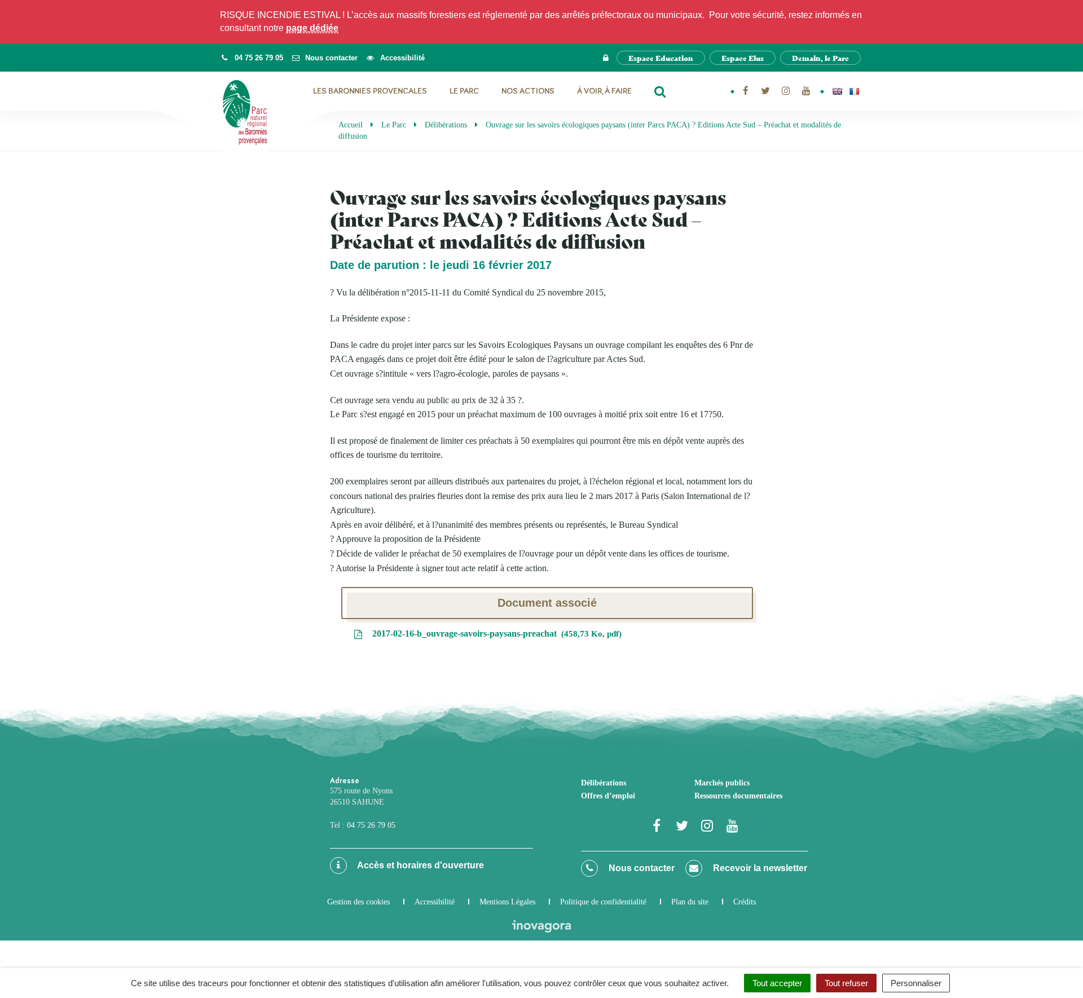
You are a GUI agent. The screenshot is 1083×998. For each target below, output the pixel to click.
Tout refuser (846, 983)
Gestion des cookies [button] (358, 902)
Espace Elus (742, 57)
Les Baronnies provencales (370, 91)
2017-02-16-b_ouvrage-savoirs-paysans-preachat (494, 633)
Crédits (744, 902)
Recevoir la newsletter (759, 868)
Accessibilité (435, 902)
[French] (854, 91)
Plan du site (689, 902)
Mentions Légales (507, 902)
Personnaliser (916, 983)
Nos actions (527, 91)
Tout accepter (777, 983)
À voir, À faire (604, 91)
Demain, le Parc (820, 57)
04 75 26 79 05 (371, 825)
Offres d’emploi (608, 796)
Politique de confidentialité (603, 902)
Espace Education (660, 57)
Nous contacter (640, 868)
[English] (837, 91)
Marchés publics (722, 783)
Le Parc (464, 91)
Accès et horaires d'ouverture (419, 865)
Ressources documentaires (738, 796)
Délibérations (603, 783)
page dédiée (312, 28)
